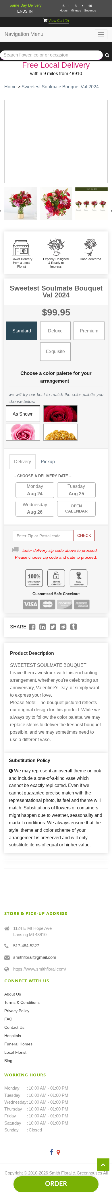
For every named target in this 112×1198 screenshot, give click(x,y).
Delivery (22, 461)
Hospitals (12, 1035)
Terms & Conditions (22, 1002)
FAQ (8, 1019)
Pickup (48, 461)
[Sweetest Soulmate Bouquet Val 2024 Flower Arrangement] (20, 203)
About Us (12, 994)
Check (84, 535)
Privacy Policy (16, 1010)
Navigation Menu (24, 34)
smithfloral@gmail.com (34, 957)
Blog (8, 1060)
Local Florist (15, 1052)
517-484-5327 (26, 945)
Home (10, 86)
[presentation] (0, 211)
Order (56, 1184)
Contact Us (14, 1027)
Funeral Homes (18, 1044)
